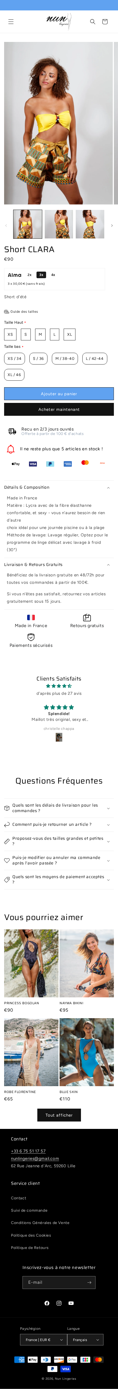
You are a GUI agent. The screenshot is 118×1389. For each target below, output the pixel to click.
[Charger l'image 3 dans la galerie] (90, 224)
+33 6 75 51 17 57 (28, 1151)
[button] (11, 22)
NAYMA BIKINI (71, 1003)
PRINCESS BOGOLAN (21, 1003)
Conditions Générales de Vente (40, 1222)
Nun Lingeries (65, 1379)
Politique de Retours (30, 1247)
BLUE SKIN (69, 1092)
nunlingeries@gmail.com (35, 1158)
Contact (18, 1198)
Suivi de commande (29, 1210)
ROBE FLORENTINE (20, 1092)
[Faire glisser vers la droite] (112, 226)
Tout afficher (59, 1115)
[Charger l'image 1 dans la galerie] (27, 224)
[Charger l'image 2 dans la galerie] (59, 224)
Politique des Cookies (31, 1235)
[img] (59, 686)
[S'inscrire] (89, 1282)
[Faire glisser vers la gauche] (6, 226)
